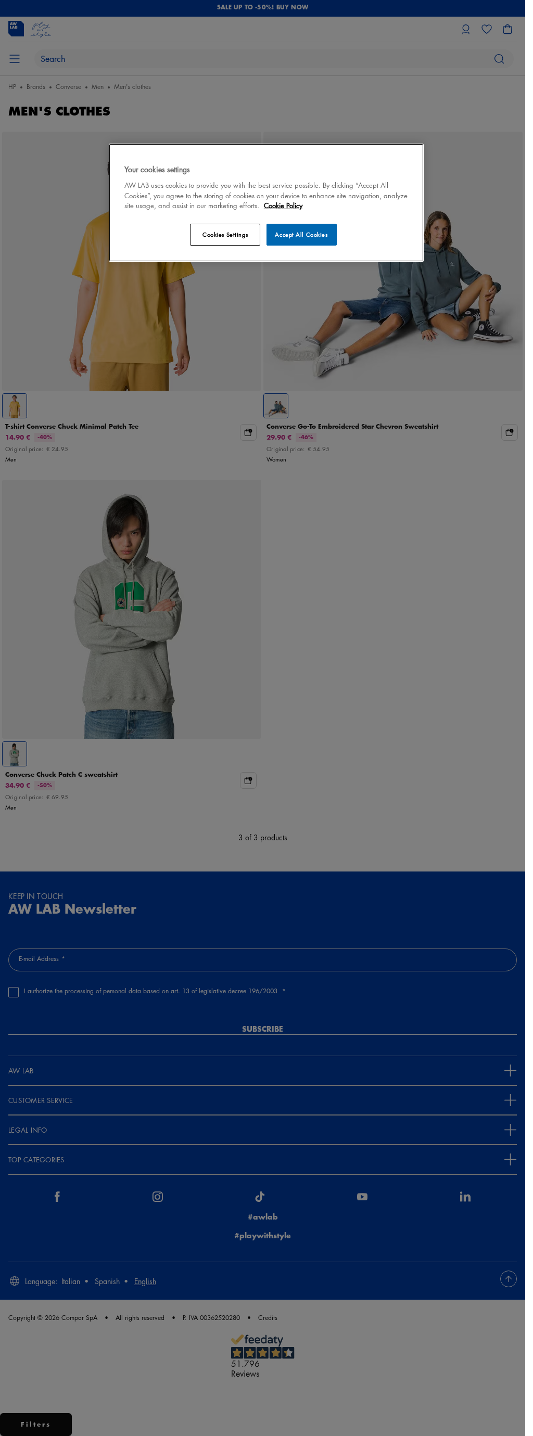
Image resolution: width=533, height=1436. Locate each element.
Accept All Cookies (301, 234)
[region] (266, 203)
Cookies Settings (225, 234)
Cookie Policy (283, 205)
